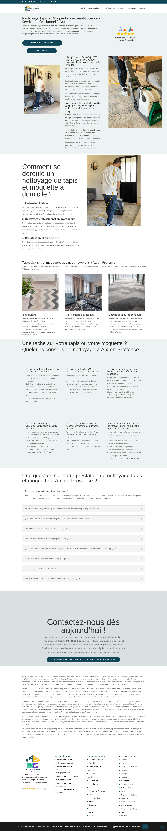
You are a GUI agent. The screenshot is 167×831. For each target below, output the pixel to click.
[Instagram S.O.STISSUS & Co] (55, 2)
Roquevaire (125, 798)
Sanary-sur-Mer (127, 805)
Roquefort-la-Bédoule (129, 795)
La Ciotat (91, 815)
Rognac (123, 791)
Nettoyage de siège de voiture (67, 776)
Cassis (90, 794)
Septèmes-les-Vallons (129, 809)
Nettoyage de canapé (64, 759)
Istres (90, 812)
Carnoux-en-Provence (96, 791)
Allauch (91, 770)
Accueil (82, 8)
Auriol (90, 777)
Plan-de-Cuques (127, 784)
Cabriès (91, 787)
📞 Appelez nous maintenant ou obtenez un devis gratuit (83, 660)
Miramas (124, 777)
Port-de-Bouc (126, 788)
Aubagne (91, 773)
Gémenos (92, 808)
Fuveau (91, 801)
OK (145, 827)
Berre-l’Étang (93, 780)
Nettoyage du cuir (63, 773)
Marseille (92, 763)
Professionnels (110, 8)
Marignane (125, 770)
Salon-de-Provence (128, 802)
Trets (123, 812)
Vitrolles (124, 816)
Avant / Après (131, 8)
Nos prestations (93, 8)
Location (121, 8)
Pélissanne (125, 781)
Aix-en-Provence (94, 766)
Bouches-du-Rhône (95, 759)
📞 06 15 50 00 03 (41, 51)
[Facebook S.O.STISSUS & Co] (51, 2)
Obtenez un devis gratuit (42, 43)
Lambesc (124, 760)
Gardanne (92, 805)
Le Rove (124, 763)
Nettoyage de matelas (64, 763)
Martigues (124, 774)
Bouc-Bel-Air (93, 784)
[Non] (162, 827)
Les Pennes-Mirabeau (129, 767)
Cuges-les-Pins (94, 798)
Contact (142, 8)
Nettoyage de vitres (63, 780)
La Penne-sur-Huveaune (130, 756)
